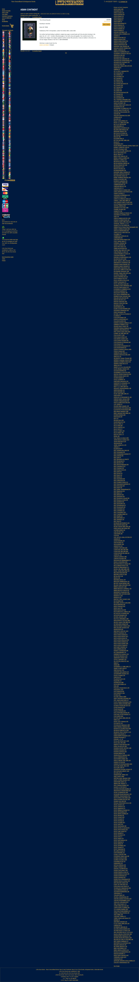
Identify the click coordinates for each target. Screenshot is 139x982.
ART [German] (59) (118, 87)
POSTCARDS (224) (118, 716)
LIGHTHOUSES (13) (118, 542)
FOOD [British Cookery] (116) (121, 339)
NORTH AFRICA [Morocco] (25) (121, 640)
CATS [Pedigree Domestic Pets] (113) (123, 204)
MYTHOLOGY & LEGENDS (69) (121, 613)
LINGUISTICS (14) (118, 546)
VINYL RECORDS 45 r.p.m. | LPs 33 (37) (123, 932)
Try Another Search (37, 17)
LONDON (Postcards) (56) (120, 558)
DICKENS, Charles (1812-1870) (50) (122, 273)
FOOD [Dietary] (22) (118, 344)
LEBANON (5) (117, 539)
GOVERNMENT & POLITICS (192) (122, 372)
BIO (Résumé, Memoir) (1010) (121, 135)
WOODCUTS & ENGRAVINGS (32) (122, 952)
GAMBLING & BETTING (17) (120, 353)
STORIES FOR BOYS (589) (120, 858)
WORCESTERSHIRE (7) (119, 953)
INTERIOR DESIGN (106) (119, 415)
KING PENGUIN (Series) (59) (120, 525)
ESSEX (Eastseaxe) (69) (120, 312)
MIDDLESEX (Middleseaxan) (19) (121, 581)
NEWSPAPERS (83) (118, 629)
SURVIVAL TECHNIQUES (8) (120, 868)
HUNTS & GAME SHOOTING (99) (122, 402)
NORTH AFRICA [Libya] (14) (120, 638)
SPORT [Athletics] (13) (119, 806)
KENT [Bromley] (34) (119, 463)
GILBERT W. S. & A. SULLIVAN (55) (122, 367)
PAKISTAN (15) (117, 677)
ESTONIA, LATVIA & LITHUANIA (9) (122, 314)
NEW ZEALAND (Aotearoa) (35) (121, 627)
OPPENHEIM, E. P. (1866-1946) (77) (122, 666)
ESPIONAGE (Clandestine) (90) (121, 310)
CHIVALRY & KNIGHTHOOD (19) (121, 220)
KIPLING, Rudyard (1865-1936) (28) (122, 526)
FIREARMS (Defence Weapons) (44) (122, 328)
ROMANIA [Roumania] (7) (120, 737)
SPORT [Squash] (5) (119, 847)
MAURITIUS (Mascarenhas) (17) (121, 567)
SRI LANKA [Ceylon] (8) (119, 851)
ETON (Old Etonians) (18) (120, 317)
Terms (3, 259)
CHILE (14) (116, 216)
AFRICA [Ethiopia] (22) (119, 14)
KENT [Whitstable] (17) (119, 518)
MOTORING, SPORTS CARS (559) (122, 603)
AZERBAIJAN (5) (118, 117)
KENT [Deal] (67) (118, 471)
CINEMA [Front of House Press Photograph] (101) (126, 227)
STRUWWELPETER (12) (119, 861)
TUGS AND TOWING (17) (120, 916)
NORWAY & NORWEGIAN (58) (121, 650)
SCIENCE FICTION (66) (119, 762)
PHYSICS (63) (117, 695)
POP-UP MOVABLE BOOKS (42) (121, 712)
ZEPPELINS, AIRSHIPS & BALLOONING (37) (124, 961)
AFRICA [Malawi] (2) (118, 20)
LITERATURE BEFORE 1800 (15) (121, 553)
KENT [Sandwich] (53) (119, 502)
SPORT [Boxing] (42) (119, 815)
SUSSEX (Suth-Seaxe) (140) (121, 870)
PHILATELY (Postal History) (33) (121, 688)
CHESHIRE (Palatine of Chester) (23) (123, 213)
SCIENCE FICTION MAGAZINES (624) (123, 764)
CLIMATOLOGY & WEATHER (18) (122, 232)
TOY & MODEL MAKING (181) (121, 909)
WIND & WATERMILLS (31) (120, 948)
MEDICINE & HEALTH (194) (120, 574)
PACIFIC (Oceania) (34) (119, 675)
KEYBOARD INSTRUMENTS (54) (122, 523)
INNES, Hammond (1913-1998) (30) (122, 413)
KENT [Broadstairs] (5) (119, 461)
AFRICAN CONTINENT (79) (120, 32)
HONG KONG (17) (118, 395)
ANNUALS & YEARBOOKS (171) (121, 52)
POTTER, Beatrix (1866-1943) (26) (122, 718)
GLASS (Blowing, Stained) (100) (121, 369)
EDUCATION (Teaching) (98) (120, 293)
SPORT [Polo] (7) (118, 837)
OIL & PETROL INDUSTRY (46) (121, 661)
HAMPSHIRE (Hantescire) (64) (121, 381)
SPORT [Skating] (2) (119, 842)
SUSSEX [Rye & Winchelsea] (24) (122, 879)
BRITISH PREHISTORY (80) (120, 165)
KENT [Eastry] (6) (118, 475)
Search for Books (6, 11)
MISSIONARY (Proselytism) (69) (121, 592)
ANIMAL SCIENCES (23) (119, 50)
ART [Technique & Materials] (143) (122, 99)
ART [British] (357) (118, 80)
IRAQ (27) (116, 418)
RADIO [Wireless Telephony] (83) (122, 727)
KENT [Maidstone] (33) (119, 491)
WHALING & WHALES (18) (120, 945)
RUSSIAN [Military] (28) (119, 753)
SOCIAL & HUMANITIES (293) (121, 792)
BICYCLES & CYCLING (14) (120, 133)
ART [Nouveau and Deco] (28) (121, 92)
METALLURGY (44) (118, 576)
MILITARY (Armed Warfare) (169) (122, 583)
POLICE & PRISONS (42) (120, 711)
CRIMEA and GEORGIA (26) (120, 248)
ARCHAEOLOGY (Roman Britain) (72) (123, 60)
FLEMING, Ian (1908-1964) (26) (121, 333)
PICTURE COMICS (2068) (120, 697)
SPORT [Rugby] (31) (119, 838)
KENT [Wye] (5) (117, 521)
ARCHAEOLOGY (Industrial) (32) (121, 59)
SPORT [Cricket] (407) (119, 817)
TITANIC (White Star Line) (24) (121, 906)
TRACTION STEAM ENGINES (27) (122, 911)
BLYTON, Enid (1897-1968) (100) (121, 140)
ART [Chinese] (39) (118, 82)
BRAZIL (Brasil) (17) (118, 154)
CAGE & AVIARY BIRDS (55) (120, 183)
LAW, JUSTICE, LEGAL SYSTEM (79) (123, 537)
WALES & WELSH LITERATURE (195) (123, 934)
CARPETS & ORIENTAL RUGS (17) (122, 199)
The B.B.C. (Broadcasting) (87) (121, 897)
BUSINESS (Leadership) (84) (120, 181)
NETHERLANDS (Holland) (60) (121, 624)
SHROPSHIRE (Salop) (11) (120, 782)
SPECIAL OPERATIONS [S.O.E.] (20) (122, 803)
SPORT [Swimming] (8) (119, 849)
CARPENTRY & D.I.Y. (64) (120, 197)
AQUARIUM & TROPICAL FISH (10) (122, 53)
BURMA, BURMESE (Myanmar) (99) (122, 177)
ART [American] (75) (119, 73)
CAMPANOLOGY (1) (119, 188)
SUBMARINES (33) (118, 863)
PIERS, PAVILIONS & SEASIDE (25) (122, 698)
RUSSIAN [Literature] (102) (120, 751)
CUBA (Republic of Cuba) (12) (121, 252)
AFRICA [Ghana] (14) (119, 16)
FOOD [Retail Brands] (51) (120, 347)
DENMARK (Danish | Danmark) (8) (122, 266)
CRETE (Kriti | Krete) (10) (120, 246)
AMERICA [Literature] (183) (120, 43)
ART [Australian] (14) (119, 76)
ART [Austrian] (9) (118, 78)
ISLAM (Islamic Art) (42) (119, 422)
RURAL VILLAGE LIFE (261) (120, 746)
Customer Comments (7, 16)
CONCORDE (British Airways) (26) (122, 239)
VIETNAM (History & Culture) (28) (122, 930)
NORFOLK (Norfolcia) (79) (120, 633)
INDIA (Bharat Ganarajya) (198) (121, 411)
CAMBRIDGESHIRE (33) (119, 184)
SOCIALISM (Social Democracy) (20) (122, 794)
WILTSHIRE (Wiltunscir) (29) (120, 946)
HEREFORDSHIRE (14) (119, 390)
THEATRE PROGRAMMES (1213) (122, 900)
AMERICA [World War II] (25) (120, 44)
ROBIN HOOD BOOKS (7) (120, 734)
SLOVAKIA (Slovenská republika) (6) (122, 789)
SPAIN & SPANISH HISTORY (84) (122, 799)
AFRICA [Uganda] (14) (119, 28)
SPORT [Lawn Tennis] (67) (120, 831)
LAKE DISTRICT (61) (119, 532)
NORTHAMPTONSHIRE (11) (120, 647)
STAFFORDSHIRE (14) (119, 852)
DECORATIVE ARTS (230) (120, 259)
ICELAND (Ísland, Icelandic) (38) (121, 406)
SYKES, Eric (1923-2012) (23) (121, 884)
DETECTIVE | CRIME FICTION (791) (122, 269)
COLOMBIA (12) (117, 234)
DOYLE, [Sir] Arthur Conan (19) (121, 284)
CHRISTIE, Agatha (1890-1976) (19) (122, 222)
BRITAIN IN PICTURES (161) (120, 161)
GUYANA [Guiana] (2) (119, 378)
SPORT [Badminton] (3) (119, 808)
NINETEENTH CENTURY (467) (121, 631)
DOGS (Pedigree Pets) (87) (120, 278)
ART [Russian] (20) (118, 94)
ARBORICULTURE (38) (119, 55)
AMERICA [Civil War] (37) (120, 37)
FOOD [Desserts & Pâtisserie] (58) (122, 342)
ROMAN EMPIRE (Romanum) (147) (122, 735)
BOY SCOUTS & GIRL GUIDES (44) (122, 151)
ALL (68, 13)
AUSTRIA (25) (117, 114)
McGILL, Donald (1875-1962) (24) (121, 571)
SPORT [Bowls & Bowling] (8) (121, 813)
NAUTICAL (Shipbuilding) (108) (121, 619)
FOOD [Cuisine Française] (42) (121, 340)
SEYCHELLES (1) (118, 773)
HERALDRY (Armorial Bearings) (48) (122, 388)
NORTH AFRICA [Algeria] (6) (120, 634)
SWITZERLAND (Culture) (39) (121, 883)
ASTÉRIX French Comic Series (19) (122, 105)
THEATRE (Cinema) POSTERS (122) (122, 899)
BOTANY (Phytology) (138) (120, 149)
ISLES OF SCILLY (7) (119, 434)
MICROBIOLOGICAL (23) (120, 580)
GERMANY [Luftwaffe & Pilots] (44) (122, 362)
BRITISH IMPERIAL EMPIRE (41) (121, 163)
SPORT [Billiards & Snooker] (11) (122, 810)
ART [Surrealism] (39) (119, 98)
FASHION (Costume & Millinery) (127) (123, 323)
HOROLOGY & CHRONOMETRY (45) (123, 397)
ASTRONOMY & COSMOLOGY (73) (122, 108)
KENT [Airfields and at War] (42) (121, 450)
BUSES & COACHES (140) (120, 179)
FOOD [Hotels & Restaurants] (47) (122, 346)
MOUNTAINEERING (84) (119, 604)
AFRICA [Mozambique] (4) (120, 23)
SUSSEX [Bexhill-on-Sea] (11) (121, 872)
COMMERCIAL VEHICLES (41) (121, 236)
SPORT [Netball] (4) (118, 833)
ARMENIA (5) (117, 69)
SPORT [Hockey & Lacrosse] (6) (121, 828)
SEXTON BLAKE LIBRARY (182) (121, 771)
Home (3, 9)
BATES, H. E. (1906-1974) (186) (121, 122)
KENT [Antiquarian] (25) (119, 452)
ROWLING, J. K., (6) (118, 739)
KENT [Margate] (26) (119, 495)
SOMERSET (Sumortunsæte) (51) (122, 796)
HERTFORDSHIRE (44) (119, 392)
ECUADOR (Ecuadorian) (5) (120, 291)
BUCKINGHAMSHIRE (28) (120, 170)
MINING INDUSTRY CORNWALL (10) (122, 588)
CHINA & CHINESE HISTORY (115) (122, 218)
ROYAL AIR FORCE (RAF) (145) (121, 741)
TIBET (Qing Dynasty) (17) (120, 904)
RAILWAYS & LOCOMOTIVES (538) (122, 728)
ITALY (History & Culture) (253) (121, 438)
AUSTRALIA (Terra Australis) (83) (122, 112)
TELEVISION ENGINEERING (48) (121, 891)
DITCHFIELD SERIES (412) (120, 275)
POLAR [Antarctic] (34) (119, 707)
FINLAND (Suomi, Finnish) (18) (121, 326)
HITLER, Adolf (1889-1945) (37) (121, 394)
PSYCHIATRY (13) (118, 723)
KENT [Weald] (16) (118, 516)
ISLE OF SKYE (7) (118, 429)
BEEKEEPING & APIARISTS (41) (121, 128)
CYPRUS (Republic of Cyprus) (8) (122, 254)
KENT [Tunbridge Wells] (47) (120, 514)
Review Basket (6, 26)
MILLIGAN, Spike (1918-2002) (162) (122, 585)
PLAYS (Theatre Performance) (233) (122, 702)
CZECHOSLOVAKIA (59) (119, 255)
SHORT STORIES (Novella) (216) (122, 780)
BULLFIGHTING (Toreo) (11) (120, 176)
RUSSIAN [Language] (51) (120, 750)
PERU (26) (116, 686)
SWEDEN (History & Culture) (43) (122, 881)
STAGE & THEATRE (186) (120, 854)
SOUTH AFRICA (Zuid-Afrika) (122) (122, 798)
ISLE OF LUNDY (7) (118, 424)
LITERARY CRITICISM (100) (120, 548)
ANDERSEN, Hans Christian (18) (121, 46)
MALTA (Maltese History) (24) (121, 565)
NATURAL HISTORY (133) (120, 617)
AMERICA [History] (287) (120, 39)
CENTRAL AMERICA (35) (120, 206)
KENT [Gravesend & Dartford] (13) (122, 484)
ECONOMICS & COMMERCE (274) (122, 289)
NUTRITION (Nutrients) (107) (121, 656)
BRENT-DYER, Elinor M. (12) (120, 156)
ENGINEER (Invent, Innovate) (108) (122, 296)
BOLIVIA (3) (116, 142)
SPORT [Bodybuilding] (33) (120, 812)
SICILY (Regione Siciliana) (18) (121, 785)
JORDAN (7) (117, 447)
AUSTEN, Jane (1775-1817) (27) (121, 110)
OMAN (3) (116, 663)
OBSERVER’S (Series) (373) (120, 658)
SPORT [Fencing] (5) (119, 821)
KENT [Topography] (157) (120, 512)
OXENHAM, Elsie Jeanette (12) (121, 672)
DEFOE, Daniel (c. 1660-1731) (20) (122, 261)
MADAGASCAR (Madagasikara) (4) (122, 560)
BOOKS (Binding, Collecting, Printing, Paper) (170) (126, 145)
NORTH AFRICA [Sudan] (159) (121, 643)
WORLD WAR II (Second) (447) (121, 955)
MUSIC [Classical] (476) (119, 606)
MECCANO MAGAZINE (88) (120, 572)
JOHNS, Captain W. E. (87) (120, 445)
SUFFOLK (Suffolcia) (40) (120, 865)
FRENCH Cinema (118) (119, 351)
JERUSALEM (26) (118, 443)
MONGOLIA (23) (117, 597)
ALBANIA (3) (117, 36)
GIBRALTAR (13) (118, 365)
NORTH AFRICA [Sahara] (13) (121, 642)
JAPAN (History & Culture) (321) (121, 440)
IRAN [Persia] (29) (118, 417)
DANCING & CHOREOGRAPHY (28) (122, 257)
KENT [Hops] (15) (118, 487)
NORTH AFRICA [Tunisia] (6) (120, 645)
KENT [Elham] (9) (118, 477)
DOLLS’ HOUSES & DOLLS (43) (121, 280)
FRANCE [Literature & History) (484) (122, 349)
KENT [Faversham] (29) (119, 479)
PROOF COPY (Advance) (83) (121, 721)
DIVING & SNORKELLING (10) (121, 277)
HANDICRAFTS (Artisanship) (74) (122, 383)
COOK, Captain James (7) (120, 241)
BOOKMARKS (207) (118, 144)
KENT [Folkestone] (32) (119, 480)
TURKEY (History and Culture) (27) (122, 918)
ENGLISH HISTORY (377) (120, 300)
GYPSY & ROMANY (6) (119, 379)
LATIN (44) (116, 535)
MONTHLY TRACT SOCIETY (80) (122, 599)
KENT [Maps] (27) (118, 493)
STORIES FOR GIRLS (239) (120, 860)
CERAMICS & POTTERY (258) (121, 207)
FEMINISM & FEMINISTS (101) (121, 324)
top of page (117, 966)
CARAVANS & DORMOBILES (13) (122, 195)
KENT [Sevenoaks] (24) (119, 503)
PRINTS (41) (117, 720)
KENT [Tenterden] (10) (119, 509)
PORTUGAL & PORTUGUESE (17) (122, 714)
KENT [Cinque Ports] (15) (120, 470)
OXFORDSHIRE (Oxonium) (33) (121, 673)
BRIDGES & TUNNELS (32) (120, 160)
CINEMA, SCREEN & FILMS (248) (122, 229)
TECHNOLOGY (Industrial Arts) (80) (122, 888)
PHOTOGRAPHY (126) (119, 693)
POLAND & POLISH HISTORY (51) (122, 705)
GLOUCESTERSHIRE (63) (120, 370)
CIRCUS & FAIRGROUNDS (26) (121, 230)
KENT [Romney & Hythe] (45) (121, 500)
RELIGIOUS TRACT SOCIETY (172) (122, 732)
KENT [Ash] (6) (117, 457)
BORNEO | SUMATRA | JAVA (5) (121, 147)
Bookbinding (5, 21)
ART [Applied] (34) (118, 75)
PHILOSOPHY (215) (118, 689)
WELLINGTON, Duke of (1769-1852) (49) (123, 939)
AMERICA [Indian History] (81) (121, 41)
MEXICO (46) (117, 578)
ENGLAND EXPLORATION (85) (121, 298)
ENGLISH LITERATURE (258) (121, 303)
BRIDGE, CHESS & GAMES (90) (121, 158)
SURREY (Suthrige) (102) (120, 867)
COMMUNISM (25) (118, 238)
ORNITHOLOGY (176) (119, 670)
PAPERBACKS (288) (119, 682)
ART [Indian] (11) (118, 89)
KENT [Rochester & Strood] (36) (121, 498)
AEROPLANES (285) (118, 9)
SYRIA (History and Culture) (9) (121, 886)
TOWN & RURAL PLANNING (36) (122, 907)
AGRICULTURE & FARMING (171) (122, 34)
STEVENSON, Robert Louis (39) (121, 856)
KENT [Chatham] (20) (119, 468)
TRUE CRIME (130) (118, 914)
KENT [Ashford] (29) (118, 456)
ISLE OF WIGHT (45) (119, 432)
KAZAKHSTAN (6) (118, 448)
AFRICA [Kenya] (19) (119, 18)
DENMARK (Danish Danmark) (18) (122, 264)
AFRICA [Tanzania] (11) (119, 27)
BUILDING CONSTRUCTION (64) (122, 174)
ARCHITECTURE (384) (119, 64)
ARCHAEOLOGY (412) (119, 57)
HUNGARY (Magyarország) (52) (121, 401)
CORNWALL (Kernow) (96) (120, 243)
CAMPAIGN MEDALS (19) (120, 186)
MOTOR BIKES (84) (118, 601)
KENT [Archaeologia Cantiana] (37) (122, 454)
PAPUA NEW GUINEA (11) (120, 684)
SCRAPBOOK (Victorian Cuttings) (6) (123, 769)
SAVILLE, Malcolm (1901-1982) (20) (122, 760)
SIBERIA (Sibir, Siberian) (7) (120, 783)
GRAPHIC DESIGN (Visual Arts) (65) (122, 374)
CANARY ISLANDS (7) (119, 193)
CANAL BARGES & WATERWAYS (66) (123, 192)
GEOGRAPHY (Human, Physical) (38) (123, 358)
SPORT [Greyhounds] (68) (120, 826)
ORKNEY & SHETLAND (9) (120, 668)
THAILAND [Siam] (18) (119, 895)
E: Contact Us (123, 1)
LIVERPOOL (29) (118, 555)
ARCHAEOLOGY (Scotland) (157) (122, 62)
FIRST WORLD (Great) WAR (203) (122, 331)
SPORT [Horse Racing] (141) (121, 829)
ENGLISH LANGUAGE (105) (120, 301)
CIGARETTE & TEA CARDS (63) (121, 225)
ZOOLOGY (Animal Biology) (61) (122, 962)
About (3, 19)
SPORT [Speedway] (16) (120, 845)
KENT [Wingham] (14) (119, 519)
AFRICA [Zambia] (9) (119, 30)
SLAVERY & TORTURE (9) (120, 787)
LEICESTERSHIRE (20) (119, 541)
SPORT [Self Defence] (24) (120, 840)
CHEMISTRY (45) (118, 211)
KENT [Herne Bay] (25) (119, 486)
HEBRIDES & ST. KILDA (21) (120, 385)
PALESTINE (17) (118, 681)
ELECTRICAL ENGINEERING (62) (122, 294)
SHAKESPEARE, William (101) (121, 774)
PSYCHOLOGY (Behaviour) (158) (122, 725)
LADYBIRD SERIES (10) (119, 530)
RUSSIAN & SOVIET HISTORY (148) (122, 748)
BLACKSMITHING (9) (119, 138)
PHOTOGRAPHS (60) (119, 691)
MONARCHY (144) (118, 596)
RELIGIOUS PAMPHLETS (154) (121, 730)
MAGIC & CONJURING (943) (120, 562)
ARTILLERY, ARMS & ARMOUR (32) (122, 101)
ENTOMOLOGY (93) (118, 305)
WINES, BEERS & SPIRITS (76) (121, 950)
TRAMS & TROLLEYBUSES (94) (121, 913)
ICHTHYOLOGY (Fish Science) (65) (122, 408)
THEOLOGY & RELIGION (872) (121, 902)
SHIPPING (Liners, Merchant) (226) (122, 778)
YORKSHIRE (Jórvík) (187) (120, 957)
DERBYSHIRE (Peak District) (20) (122, 268)
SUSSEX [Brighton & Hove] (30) (121, 874)
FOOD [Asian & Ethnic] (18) (120, 337)
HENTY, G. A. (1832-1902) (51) (121, 386)
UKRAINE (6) (117, 920)
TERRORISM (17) (118, 893)
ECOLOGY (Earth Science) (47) (121, 287)
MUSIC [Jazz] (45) (118, 608)
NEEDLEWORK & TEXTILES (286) (122, 620)
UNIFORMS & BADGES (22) (120, 922)
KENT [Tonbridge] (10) (119, 510)
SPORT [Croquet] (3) (119, 819)
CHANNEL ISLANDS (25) (120, 209)
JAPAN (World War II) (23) (120, 441)
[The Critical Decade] (29, 30)
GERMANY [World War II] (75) (121, 363)
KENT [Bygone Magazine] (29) (121, 464)
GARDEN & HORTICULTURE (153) (122, 355)
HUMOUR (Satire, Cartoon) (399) (122, 399)
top (66, 53)
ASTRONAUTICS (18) (119, 106)
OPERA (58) (116, 665)
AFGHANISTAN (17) (118, 11)
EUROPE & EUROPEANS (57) (121, 319)
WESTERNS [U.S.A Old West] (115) (122, 943)
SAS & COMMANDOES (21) (120, 757)
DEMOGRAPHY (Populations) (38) (122, 262)
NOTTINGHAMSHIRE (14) (120, 652)
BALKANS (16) (117, 119)
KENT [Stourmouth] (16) (119, 507)
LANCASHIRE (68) (118, 533)
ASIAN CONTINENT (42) (119, 103)
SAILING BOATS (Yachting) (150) (122, 755)
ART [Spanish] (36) (118, 96)
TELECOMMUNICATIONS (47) (121, 890)
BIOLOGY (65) (117, 137)
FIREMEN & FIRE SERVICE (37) (121, 330)
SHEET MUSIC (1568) (119, 776)
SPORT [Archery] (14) (119, 805)
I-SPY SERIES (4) (118, 404)
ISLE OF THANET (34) (119, 431)
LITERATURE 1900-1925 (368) (121, 549)
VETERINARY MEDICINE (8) (120, 927)
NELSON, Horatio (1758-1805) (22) (122, 622)
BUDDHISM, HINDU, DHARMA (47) (122, 172)
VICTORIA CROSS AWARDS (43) (122, 929)
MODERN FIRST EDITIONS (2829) (122, 594)
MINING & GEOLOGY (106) (120, 587)
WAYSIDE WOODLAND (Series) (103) (123, 938)
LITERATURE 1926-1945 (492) (121, 551)
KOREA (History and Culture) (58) (122, 528)
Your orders (5, 14)
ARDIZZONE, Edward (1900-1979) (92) (123, 66)
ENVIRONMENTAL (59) (119, 307)
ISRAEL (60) (117, 436)
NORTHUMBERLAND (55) (120, 649)
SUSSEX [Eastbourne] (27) (120, 875)
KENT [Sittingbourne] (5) (120, 505)
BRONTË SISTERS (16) (119, 168)
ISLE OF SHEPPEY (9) (119, 427)
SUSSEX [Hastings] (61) (119, 877)
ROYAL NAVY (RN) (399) (120, 743)
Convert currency (107, 21)
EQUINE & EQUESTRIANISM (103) (122, 308)
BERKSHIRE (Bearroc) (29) (120, 131)
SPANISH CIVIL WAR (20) (120, 801)
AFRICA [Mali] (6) (118, 21)
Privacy (4, 260)
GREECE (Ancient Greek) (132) (121, 376)
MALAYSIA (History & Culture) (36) (122, 564)
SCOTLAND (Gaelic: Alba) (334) (121, 766)
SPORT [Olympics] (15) (119, 835)
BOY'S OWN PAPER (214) (120, 153)
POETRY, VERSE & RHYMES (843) (122, 704)
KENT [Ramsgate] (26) (119, 496)
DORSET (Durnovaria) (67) (120, 282)
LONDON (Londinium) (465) (120, 557)
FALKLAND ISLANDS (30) (120, 321)
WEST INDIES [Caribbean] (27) (121, 941)
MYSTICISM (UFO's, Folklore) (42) (122, 611)
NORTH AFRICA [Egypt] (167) (121, 636)
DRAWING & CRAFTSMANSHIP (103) (123, 285)
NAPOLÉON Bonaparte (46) (120, 615)
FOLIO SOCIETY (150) (119, 335)
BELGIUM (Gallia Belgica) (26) (121, 129)
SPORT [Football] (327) (119, 822)
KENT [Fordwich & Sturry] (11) (121, 482)
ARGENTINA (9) (117, 67)
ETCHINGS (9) (117, 316)
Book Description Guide (7, 257)
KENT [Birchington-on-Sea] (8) (121, 459)
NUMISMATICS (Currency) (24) (121, 654)
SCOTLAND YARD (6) (119, 767)
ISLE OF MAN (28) (118, 425)
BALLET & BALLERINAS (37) (121, 121)
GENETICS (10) (117, 356)
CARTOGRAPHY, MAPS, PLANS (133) (123, 202)
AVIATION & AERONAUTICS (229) (122, 115)
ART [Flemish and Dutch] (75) (121, 83)
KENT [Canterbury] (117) (119, 466)
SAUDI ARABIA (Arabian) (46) (121, 759)
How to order (5, 12)
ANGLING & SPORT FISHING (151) (122, 48)
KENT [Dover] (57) (118, 473)
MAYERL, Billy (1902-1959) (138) (121, 569)
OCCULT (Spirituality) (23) (120, 659)
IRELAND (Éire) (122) (119, 420)
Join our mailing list (6, 18)
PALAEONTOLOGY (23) (119, 679)
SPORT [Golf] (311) (118, 824)
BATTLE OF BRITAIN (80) (120, 124)
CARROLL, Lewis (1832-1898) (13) (122, 200)
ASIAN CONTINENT (44, 45)
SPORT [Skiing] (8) (118, 844)
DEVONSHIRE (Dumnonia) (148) (121, 271)
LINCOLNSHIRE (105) (119, 544)
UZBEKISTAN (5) (118, 925)
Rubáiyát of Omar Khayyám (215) (122, 744)
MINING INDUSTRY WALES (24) (121, 590)
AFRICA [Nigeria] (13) (119, 25)
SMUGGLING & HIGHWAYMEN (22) (122, 790)
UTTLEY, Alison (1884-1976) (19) (121, 923)
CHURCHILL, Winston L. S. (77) (121, 223)
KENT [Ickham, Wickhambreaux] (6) (122, 489)
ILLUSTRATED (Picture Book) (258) (122, 409)
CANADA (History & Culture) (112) (122, 190)
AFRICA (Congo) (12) (119, 13)
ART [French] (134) (118, 85)
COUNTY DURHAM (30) (119, 245)
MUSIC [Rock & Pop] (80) (120, 610)
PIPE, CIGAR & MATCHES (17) (121, 700)
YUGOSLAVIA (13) (118, 959)
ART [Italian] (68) (118, 90)
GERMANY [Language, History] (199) (123, 360)
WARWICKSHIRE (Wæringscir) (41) (122, 936)
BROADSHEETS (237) (119, 167)
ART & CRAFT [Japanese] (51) (121, 71)
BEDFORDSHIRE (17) (119, 126)
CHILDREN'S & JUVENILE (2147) (121, 215)
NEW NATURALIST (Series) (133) (122, 626)
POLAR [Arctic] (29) (118, 709)
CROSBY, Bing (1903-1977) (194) (122, 250)
